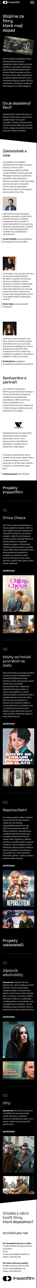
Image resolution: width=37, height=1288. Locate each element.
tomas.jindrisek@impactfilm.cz (16, 1254)
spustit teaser (9, 570)
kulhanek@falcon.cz (17, 1268)
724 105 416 (15, 1257)
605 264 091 (15, 1271)
